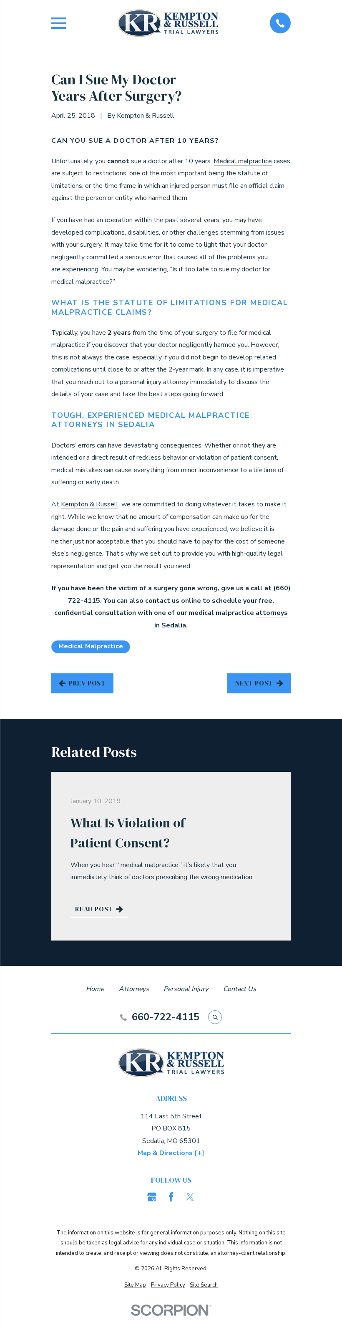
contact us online (173, 600)
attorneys (272, 612)
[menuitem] (135, 1285)
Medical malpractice (243, 161)
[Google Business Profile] (151, 1196)
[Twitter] (190, 1196)
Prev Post (87, 683)
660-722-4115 (165, 1017)
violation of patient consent (236, 457)
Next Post (254, 683)
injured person (190, 185)
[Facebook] (171, 1196)
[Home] (168, 23)
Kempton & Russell (89, 504)
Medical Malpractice (90, 646)
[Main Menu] (58, 23)
